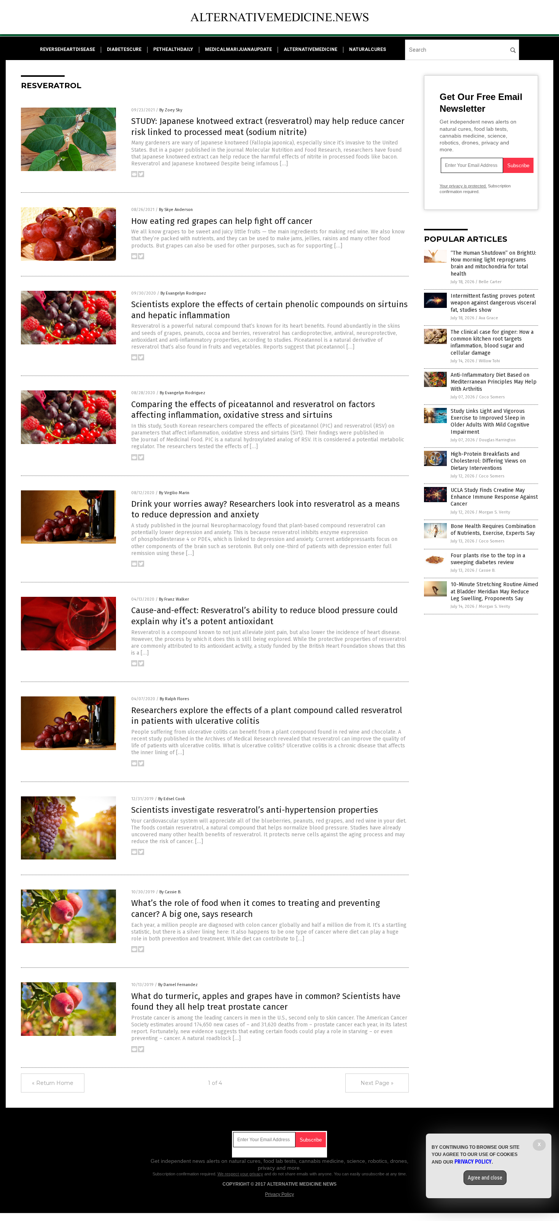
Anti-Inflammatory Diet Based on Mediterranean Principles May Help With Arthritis (494, 382)
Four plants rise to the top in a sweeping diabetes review (488, 559)
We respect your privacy (240, 1174)
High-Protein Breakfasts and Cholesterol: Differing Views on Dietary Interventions (488, 461)
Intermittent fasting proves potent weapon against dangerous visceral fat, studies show (493, 303)
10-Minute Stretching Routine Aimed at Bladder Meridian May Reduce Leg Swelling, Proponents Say (494, 591)
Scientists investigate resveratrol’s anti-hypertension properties (254, 810)
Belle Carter (490, 281)
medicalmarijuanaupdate (238, 49)
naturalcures (367, 49)
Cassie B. (487, 570)
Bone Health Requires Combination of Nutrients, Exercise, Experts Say (493, 529)
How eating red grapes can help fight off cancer (222, 221)
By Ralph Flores (174, 698)
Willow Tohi (489, 360)
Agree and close (485, 1178)
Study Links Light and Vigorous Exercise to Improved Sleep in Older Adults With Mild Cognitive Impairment (490, 421)
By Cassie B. (170, 892)
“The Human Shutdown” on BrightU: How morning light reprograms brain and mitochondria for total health (493, 263)
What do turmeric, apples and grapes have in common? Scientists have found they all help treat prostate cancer (265, 1001)
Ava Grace (488, 318)
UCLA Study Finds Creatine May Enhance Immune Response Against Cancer (494, 497)
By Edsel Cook (171, 798)
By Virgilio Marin (174, 492)
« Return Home (52, 1083)
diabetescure (124, 49)
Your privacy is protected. (463, 186)
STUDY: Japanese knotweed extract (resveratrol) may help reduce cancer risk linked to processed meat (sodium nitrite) (268, 126)
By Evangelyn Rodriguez (183, 293)
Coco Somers (492, 397)
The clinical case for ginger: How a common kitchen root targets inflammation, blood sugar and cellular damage (492, 342)
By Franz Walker (174, 599)
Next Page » (377, 1083)
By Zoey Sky (170, 110)
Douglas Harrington (497, 440)
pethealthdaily (173, 49)
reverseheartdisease (67, 49)
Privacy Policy (279, 1194)
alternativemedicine (310, 49)
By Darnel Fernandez (178, 984)
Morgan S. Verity (494, 512)
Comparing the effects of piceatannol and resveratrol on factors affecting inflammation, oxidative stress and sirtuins (253, 409)
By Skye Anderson (176, 209)
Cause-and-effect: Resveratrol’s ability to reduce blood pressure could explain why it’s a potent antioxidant (264, 615)
